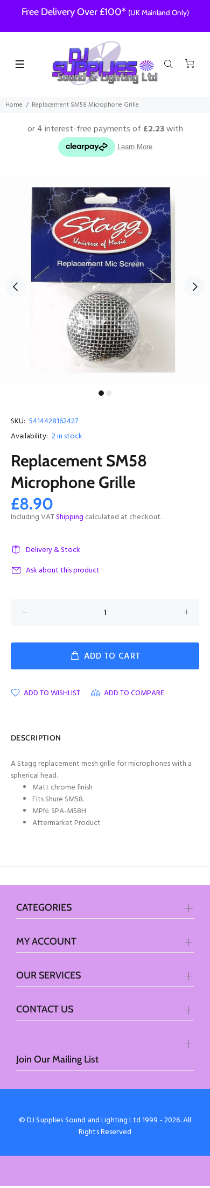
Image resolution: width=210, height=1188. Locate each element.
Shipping (69, 517)
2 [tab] (108, 393)
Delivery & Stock (53, 550)
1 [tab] (101, 393)
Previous (15, 286)
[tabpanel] (105, 280)
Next (194, 286)
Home (14, 105)
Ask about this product (63, 570)
